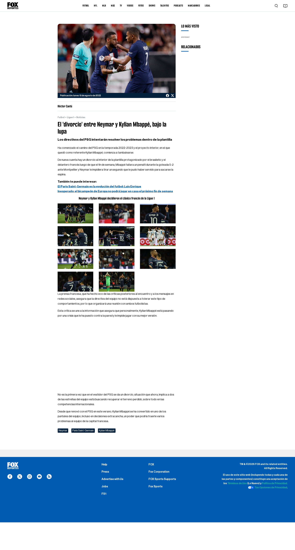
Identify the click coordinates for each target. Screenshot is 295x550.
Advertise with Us (112, 479)
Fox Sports (156, 486)
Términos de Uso (237, 483)
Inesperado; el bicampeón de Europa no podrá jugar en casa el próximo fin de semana (115, 191)
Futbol (61, 117)
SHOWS (152, 5)
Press (105, 471)
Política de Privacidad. (275, 483)
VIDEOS (130, 5)
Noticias (80, 117)
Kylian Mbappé (106, 430)
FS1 (104, 493)
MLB (104, 5)
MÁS (113, 5)
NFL (95, 5)
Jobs (105, 486)
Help (104, 464)
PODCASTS (178, 5)
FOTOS (141, 5)
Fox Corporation (159, 471)
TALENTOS (164, 5)
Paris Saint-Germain (83, 430)
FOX (151, 464)
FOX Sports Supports (162, 479)
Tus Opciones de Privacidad (271, 487)
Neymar (63, 430)
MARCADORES (194, 5)
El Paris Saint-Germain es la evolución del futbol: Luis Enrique (99, 186)
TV (121, 5)
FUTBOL (86, 5)
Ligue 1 (70, 117)
